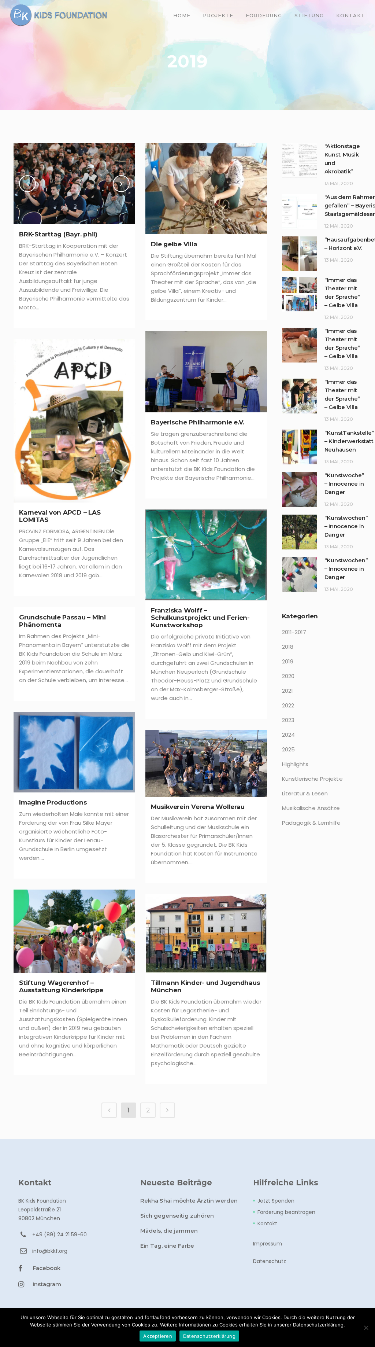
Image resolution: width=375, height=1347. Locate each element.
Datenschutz (269, 1261)
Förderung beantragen (286, 1212)
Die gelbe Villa (174, 244)
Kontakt (267, 1223)
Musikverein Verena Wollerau (197, 806)
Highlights (295, 764)
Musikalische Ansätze (311, 808)
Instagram (47, 1284)
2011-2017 (294, 632)
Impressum (267, 1243)
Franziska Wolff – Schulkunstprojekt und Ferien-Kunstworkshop (200, 618)
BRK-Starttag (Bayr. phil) (58, 234)
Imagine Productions (53, 802)
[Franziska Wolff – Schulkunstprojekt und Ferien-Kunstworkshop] (206, 554)
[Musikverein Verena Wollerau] (206, 763)
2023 (288, 720)
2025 (288, 749)
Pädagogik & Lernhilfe (311, 823)
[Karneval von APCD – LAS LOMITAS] (74, 421)
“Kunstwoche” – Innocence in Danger (344, 484)
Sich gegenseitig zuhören (177, 1215)
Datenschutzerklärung (209, 1336)
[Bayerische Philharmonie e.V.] (206, 371)
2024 (288, 735)
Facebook (46, 1268)
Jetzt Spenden (275, 1200)
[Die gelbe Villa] (206, 188)
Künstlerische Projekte (312, 779)
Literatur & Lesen (305, 793)
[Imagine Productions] (74, 752)
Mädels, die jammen (169, 1230)
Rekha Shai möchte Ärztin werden (189, 1200)
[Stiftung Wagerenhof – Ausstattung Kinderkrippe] (74, 931)
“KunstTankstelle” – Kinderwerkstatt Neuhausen (349, 441)
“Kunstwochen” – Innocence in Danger (346, 526)
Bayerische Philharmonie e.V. (197, 422)
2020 (288, 676)
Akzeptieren (157, 1336)
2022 (288, 705)
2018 (287, 647)
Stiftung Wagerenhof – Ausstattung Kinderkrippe (61, 986)
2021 (287, 691)
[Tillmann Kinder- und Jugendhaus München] (206, 933)
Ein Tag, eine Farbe (167, 1245)
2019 (287, 661)
